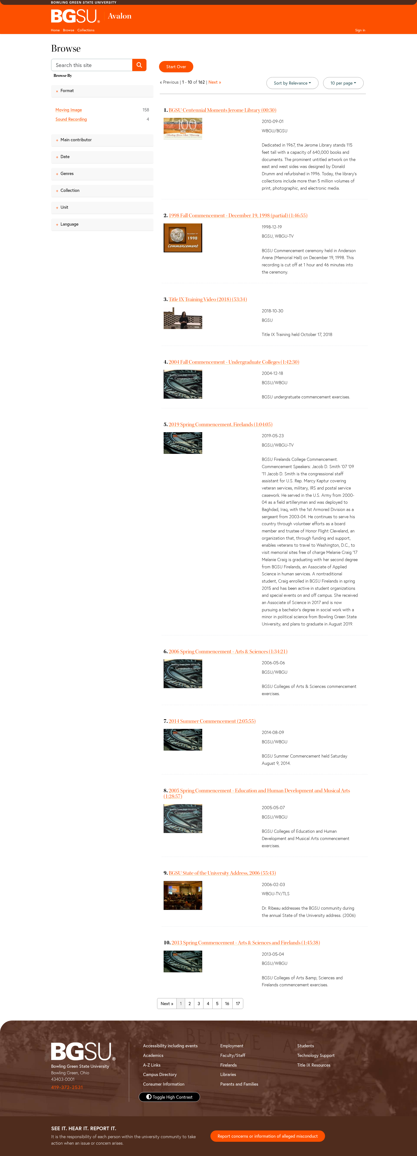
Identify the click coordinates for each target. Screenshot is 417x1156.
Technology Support (316, 1055)
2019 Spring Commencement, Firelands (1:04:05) (220, 424)
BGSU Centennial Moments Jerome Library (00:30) (222, 110)
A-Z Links (151, 1065)
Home (55, 30)
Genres (67, 173)
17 (238, 1003)
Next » (214, 82)
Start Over (176, 66)
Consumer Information (163, 1084)
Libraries (228, 1074)
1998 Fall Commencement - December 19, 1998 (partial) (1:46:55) (238, 215)
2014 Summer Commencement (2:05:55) (212, 721)
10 (342, 83)
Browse (68, 30)
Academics (153, 1055)
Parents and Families (239, 1084)
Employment (231, 1045)
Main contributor (76, 139)
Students (305, 1045)
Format (67, 90)
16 (227, 1003)
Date (65, 156)
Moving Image (69, 110)
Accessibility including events (170, 1045)
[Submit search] (139, 65)
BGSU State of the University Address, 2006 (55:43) (222, 873)
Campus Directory (160, 1074)
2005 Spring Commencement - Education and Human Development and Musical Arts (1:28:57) (257, 793)
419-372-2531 (67, 1087)
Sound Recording (71, 119)
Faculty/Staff (232, 1055)
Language (69, 224)
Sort (290, 83)
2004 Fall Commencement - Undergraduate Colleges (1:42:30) (234, 362)
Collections (86, 30)
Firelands (228, 1065)
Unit (64, 207)
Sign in (360, 30)
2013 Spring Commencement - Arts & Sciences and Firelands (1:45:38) (246, 942)
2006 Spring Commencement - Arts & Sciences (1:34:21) (228, 651)
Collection (70, 190)
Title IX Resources (313, 1065)
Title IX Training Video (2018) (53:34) (208, 299)
